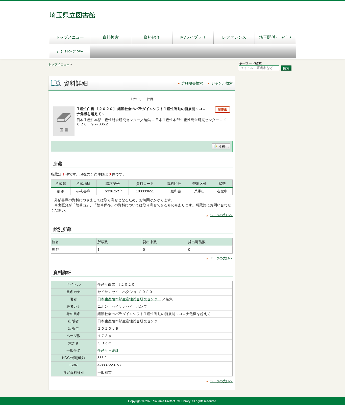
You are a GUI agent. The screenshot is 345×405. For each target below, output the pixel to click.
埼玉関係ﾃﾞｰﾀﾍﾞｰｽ (275, 37)
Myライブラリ (193, 37)
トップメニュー (70, 37)
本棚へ (224, 146)
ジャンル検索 (222, 83)
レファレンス (234, 37)
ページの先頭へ (221, 215)
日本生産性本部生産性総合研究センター (129, 299)
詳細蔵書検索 (192, 83)
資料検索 (111, 37)
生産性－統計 (108, 350)
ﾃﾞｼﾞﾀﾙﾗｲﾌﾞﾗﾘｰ (70, 52)
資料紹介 (152, 37)
